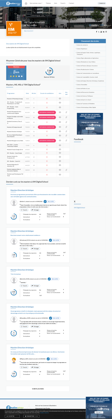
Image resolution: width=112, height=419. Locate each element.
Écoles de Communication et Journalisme (88, 73)
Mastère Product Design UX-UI (15, 149)
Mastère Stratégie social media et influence (15, 117)
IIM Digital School (79, 207)
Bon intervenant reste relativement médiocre (25, 235)
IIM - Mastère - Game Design (14, 153)
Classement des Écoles (42, 408)
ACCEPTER (11, 416)
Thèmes (48, 3)
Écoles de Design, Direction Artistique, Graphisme (90, 81)
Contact (71, 3)
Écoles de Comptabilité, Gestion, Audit (87, 77)
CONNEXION (102, 3)
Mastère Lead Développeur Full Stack (15, 174)
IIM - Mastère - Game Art (13, 161)
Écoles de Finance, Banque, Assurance (87, 65)
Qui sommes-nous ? (36, 3)
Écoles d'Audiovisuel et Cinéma (85, 69)
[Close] (110, 416)
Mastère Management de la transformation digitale (14, 112)
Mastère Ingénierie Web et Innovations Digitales (14, 170)
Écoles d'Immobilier (82, 84)
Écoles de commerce (82, 45)
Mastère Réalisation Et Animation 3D (13, 165)
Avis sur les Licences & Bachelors (45, 405)
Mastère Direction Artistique (14, 131)
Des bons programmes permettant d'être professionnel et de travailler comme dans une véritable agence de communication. (38, 195)
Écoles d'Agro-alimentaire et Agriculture (88, 58)
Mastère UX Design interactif (14, 127)
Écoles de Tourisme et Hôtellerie (85, 103)
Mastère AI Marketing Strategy (15, 98)
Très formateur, (16, 274)
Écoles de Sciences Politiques (85, 96)
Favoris (63, 3)
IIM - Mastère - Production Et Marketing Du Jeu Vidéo (14, 102)
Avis (55, 3)
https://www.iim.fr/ (28, 31)
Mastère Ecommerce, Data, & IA (14, 122)
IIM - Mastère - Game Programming (12, 107)
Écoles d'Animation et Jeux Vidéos (86, 62)
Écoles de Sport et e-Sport (84, 99)
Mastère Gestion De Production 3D (12, 157)
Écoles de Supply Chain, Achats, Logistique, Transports (88, 53)
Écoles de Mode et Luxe (83, 88)
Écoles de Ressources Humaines (85, 92)
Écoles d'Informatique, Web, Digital (86, 107)
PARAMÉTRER (30, 416)
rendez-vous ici (44, 412)
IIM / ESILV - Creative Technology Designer (12, 145)
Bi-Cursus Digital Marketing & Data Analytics (14, 135)
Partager (36, 210)
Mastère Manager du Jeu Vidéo (15, 140)
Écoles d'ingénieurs (82, 48)
